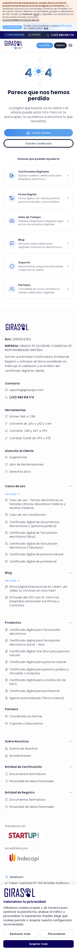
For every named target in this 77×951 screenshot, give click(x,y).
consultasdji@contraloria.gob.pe (20, 20)
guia (36, 14)
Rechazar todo (20, 934)
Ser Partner (16, 34)
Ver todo (10, 494)
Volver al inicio (41, 133)
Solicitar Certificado (38, 143)
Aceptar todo (38, 944)
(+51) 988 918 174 (62, 35)
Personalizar (57, 934)
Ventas (36, 34)
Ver (46, 28)
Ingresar (60, 45)
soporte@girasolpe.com (26, 390)
